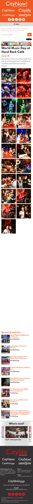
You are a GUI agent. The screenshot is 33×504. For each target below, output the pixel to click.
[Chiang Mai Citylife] (24, 10)
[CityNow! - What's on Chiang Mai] (16, 4)
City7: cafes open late (16, 435)
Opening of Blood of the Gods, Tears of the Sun (19, 357)
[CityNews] (8, 10)
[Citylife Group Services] (8, 15)
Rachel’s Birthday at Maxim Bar (20, 368)
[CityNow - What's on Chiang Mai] (24, 459)
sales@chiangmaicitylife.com (16, 488)
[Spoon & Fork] (24, 15)
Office (24, 470)
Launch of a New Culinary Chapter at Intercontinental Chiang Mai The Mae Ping (20, 412)
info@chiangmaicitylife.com (24, 476)
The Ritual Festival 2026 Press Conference (19, 390)
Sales (23, 472)
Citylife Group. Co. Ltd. (12, 497)
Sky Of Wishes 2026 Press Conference (19, 336)
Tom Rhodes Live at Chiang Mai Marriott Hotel (20, 379)
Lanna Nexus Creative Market (18, 347)
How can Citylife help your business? (16, 485)
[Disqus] (16, 262)
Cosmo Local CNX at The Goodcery (19, 400)
